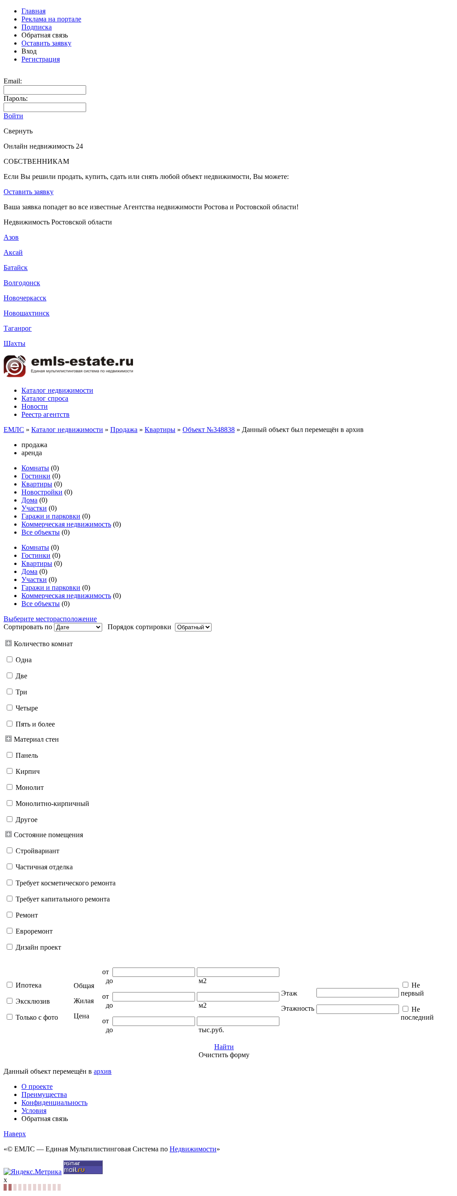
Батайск (16, 267)
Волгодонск (22, 283)
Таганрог (18, 328)
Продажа (123, 429)
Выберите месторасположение (50, 619)
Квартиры (160, 429)
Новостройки (41, 492)
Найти (224, 1047)
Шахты (14, 343)
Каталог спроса (44, 398)
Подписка (36, 27)
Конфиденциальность (54, 1102)
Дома (29, 500)
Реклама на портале (51, 19)
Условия (33, 1110)
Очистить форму (224, 1055)
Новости (34, 406)
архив (103, 1071)
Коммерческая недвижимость (66, 524)
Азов (11, 237)
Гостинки (35, 476)
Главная (33, 11)
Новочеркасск (25, 298)
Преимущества (44, 1094)
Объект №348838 (209, 429)
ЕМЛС (14, 429)
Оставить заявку (46, 43)
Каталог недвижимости (57, 390)
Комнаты (35, 468)
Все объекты (40, 532)
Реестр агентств (45, 414)
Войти (13, 116)
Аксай (13, 252)
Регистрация (40, 59)
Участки (34, 508)
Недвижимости (193, 1149)
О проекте (37, 1086)
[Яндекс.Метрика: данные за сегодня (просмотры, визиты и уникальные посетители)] (33, 1172)
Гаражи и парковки (50, 516)
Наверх (15, 1134)
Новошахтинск (27, 313)
